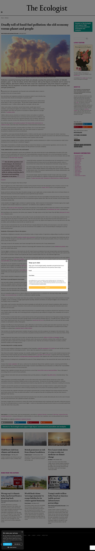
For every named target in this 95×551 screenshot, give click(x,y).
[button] (12, 547)
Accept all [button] (7, 544)
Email (30, 270)
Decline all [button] (17, 544)
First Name (31, 275)
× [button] (22, 532)
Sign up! (47, 287)
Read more (8, 541)
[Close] (66, 261)
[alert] (12, 540)
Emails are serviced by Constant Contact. (38, 283)
